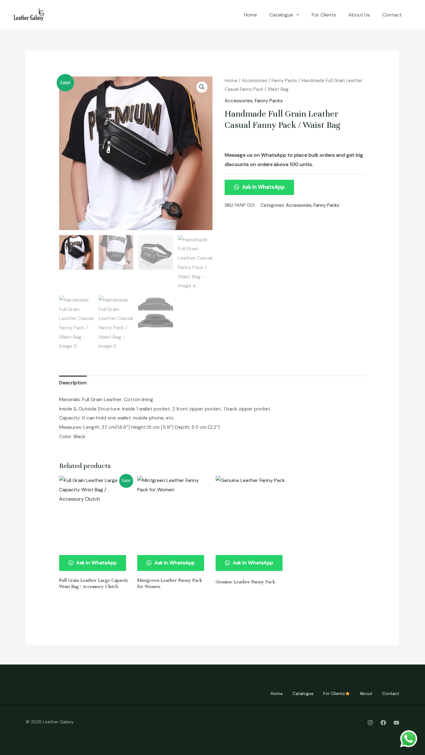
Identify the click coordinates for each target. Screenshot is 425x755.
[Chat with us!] (409, 739)
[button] (202, 87)
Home (250, 15)
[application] (296, 15)
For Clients (324, 15)
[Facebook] (383, 722)
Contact (392, 15)
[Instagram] (370, 722)
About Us (359, 15)
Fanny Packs (284, 80)
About (366, 693)
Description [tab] (73, 382)
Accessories (254, 80)
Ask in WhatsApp (263, 186)
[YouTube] (396, 722)
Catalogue (281, 15)
